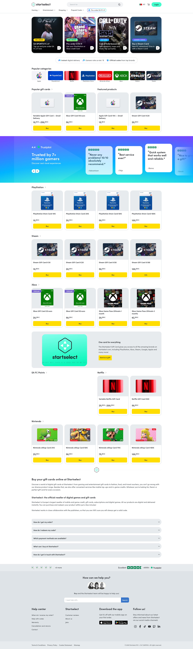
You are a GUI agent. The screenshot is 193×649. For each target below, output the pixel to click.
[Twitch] (154, 626)
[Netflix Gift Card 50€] (146, 386)
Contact (35, 629)
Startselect (72, 609)
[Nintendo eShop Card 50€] (80, 434)
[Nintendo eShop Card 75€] (113, 434)
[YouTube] (149, 626)
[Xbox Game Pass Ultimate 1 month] (113, 298)
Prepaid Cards (76, 10)
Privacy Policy (52, 645)
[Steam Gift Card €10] (47, 249)
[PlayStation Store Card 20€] (80, 201)
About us (68, 619)
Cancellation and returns (41, 626)
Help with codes (38, 619)
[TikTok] (145, 626)
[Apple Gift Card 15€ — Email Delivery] (113, 103)
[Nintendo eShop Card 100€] (146, 434)
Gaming (35, 10)
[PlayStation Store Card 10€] (47, 201)
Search (125, 600)
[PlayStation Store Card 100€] (146, 201)
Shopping (62, 10)
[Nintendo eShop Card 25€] (47, 434)
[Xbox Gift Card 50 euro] (80, 103)
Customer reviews (72, 615)
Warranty (35, 622)
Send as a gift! (105, 357)
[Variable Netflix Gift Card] (113, 386)
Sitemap (77, 645)
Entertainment (48, 10)
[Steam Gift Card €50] (113, 249)
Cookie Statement (65, 645)
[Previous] (33, 171)
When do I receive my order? (43, 615)
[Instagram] (135, 626)
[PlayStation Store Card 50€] (113, 201)
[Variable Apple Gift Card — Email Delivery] (47, 103)
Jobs (67, 622)
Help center (39, 609)
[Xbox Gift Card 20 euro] (47, 298)
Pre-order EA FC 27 (98, 10)
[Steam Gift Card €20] (146, 102)
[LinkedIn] (159, 626)
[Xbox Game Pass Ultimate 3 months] (146, 298)
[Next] (37, 171)
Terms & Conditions (39, 645)
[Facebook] (140, 626)
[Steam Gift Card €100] (146, 249)
